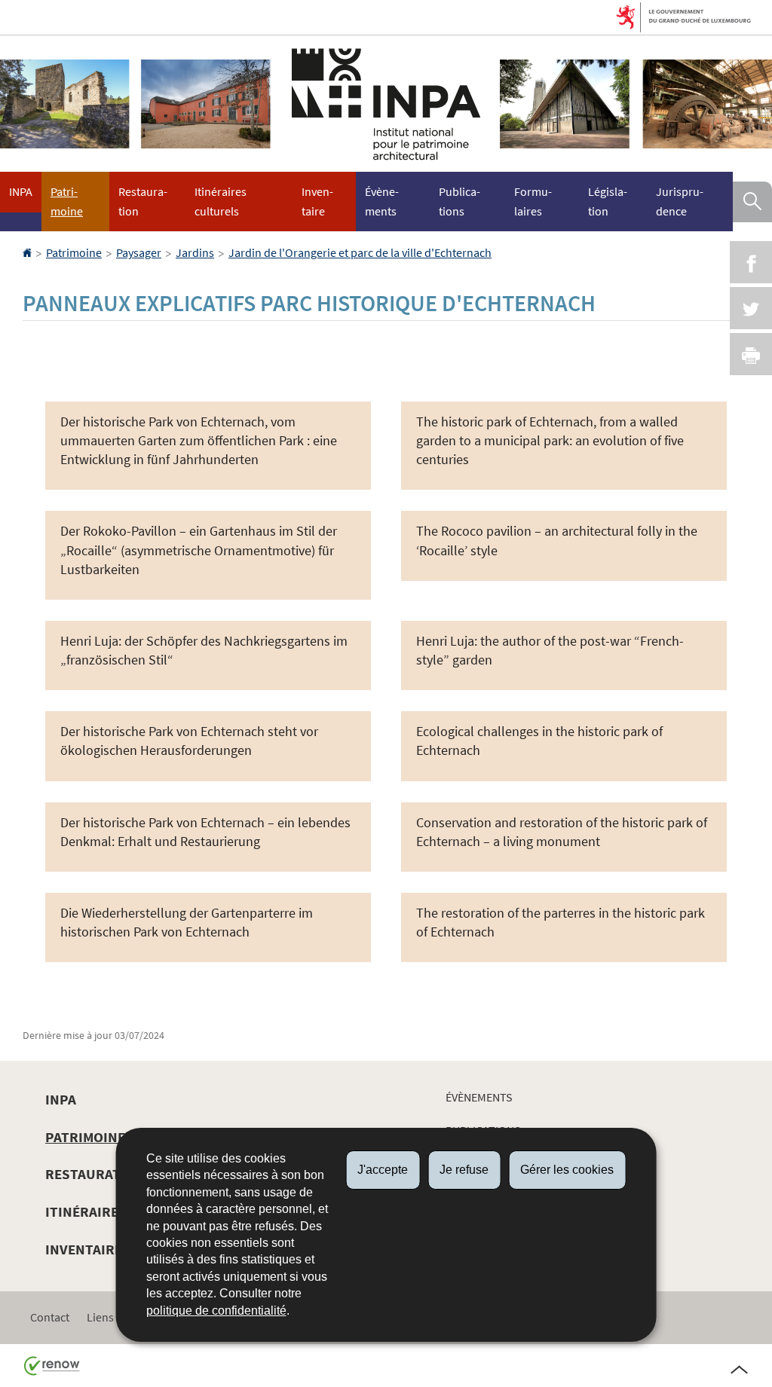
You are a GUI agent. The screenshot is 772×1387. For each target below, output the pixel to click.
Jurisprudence (679, 201)
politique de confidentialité (216, 1310)
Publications (459, 201)
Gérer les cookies (567, 1169)
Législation (607, 201)
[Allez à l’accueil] (28, 252)
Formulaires (533, 201)
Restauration (142, 201)
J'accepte (382, 1169)
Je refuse (464, 1169)
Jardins (195, 252)
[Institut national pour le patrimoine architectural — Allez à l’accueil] (386, 103)
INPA (20, 191)
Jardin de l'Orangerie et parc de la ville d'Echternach (360, 252)
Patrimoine (67, 201)
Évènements (382, 201)
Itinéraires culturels (221, 201)
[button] (752, 202)
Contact (49, 1316)
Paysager (138, 252)
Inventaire (317, 201)
